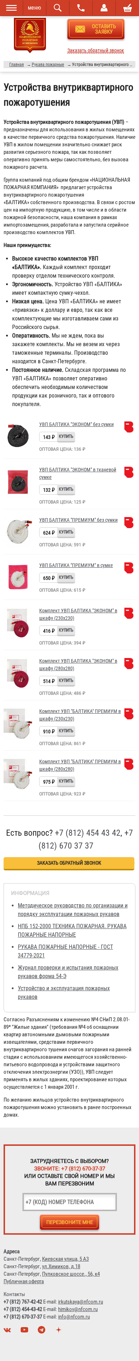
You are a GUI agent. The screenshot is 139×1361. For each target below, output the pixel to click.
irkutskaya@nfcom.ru (80, 1302)
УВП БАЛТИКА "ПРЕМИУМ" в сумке (76, 565)
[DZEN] (59, 1332)
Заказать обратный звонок (95, 50)
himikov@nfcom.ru (78, 1309)
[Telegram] (42, 1332)
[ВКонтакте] (8, 1332)
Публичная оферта (24, 1281)
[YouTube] (25, 1332)
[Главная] (30, 37)
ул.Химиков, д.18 (61, 1266)
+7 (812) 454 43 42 (87, 833)
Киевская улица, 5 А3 (65, 1259)
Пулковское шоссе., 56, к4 (71, 1274)
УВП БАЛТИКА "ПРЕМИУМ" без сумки (78, 520)
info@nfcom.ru (74, 1317)
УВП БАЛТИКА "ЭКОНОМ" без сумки (76, 424)
